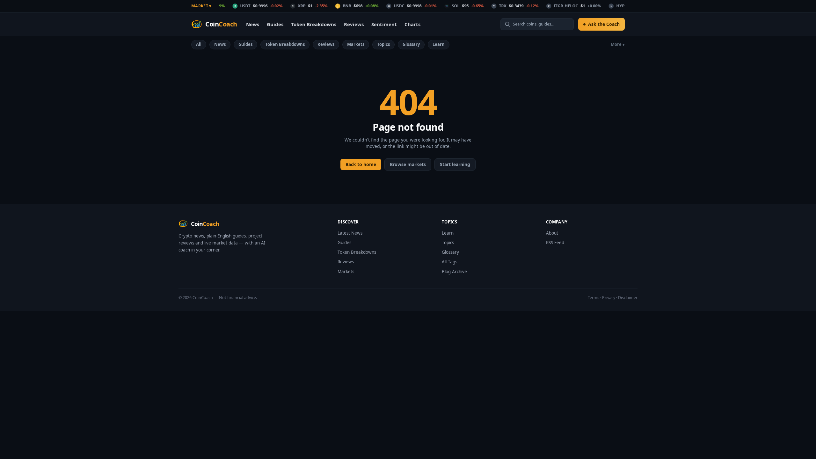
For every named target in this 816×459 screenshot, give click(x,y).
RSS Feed (555, 242)
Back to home (361, 164)
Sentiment (384, 24)
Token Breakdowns (313, 24)
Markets (355, 44)
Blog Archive (454, 271)
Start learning (455, 164)
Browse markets (408, 164)
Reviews (354, 24)
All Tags (449, 262)
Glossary (411, 44)
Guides (275, 24)
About (552, 233)
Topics (383, 44)
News (252, 24)
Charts (412, 24)
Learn (439, 44)
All (198, 44)
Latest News (350, 233)
